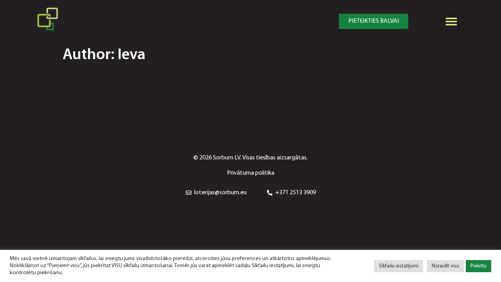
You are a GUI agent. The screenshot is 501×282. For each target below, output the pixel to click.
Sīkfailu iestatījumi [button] (398, 266)
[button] (373, 21)
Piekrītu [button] (478, 266)
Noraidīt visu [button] (445, 266)
